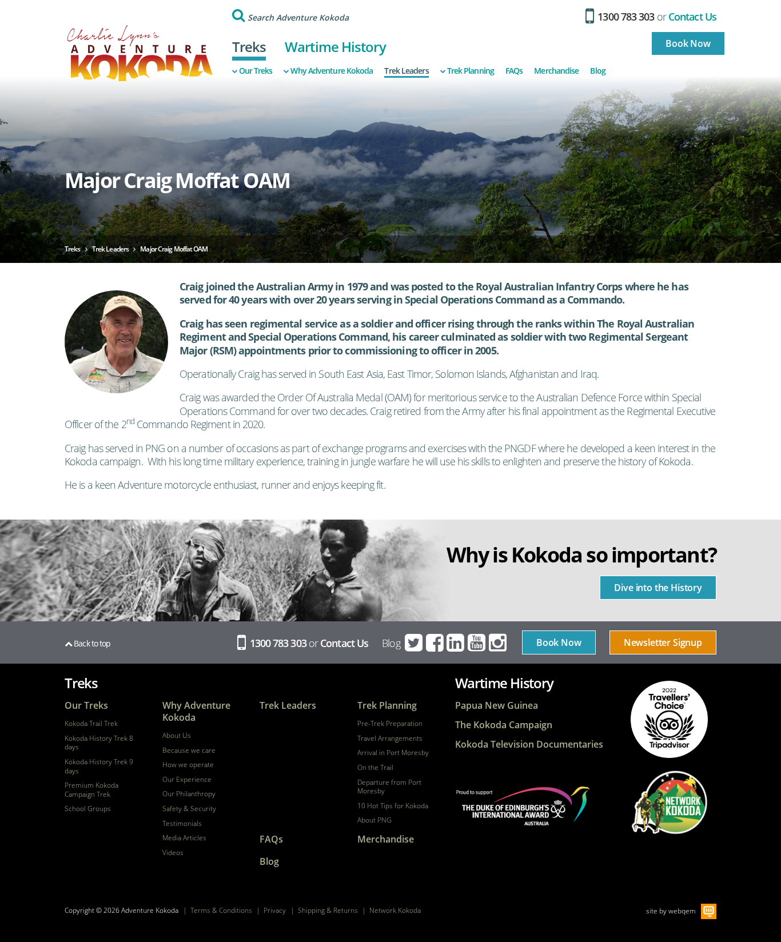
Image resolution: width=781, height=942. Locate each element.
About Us (176, 735)
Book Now (688, 43)
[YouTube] (477, 643)
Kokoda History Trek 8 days (99, 743)
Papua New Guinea (496, 706)
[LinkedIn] (456, 643)
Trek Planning (470, 71)
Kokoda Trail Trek (91, 723)
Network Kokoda (395, 910)
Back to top (91, 643)
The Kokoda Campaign (503, 725)
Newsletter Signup (663, 642)
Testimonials (182, 823)
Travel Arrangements (390, 738)
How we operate (188, 764)
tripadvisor (669, 719)
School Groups (88, 808)
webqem (682, 910)
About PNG (374, 820)
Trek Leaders (406, 71)
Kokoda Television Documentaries (529, 745)
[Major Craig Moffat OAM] (116, 341)
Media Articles (184, 838)
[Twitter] (414, 643)
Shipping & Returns (328, 910)
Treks (249, 46)
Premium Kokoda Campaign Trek (91, 790)
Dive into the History (658, 587)
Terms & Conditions (221, 910)
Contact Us (692, 16)
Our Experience (187, 779)
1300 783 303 (624, 16)
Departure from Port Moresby (389, 787)
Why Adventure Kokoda (331, 71)
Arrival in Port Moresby (393, 752)
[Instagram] (498, 643)
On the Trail (375, 767)
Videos (173, 852)
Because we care (189, 750)
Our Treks (256, 71)
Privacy (275, 910)
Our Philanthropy (189, 794)
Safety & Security (189, 808)
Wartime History (335, 46)
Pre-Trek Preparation (390, 723)
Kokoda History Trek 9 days (99, 766)
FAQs (514, 71)
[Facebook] (435, 643)
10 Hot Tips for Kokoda (392, 806)
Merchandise (556, 71)
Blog (597, 71)
